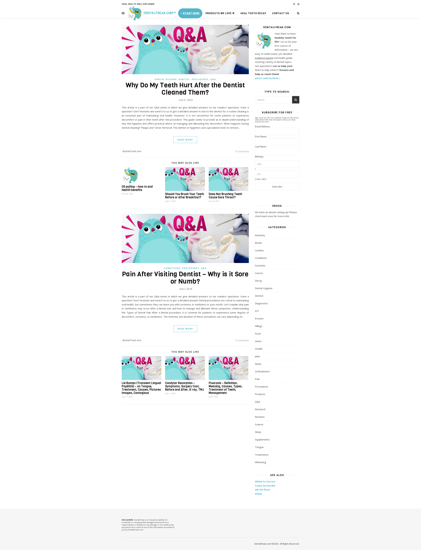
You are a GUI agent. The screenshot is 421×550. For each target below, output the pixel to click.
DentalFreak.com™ (159, 13)
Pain (257, 379)
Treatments (262, 454)
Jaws (257, 356)
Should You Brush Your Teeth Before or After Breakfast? (184, 195)
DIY (257, 310)
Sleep (258, 432)
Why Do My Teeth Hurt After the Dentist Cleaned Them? (185, 89)
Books (258, 242)
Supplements (262, 439)
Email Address (262, 126)
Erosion (259, 318)
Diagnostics (261, 303)
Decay (258, 280)
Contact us (280, 13)
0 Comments (242, 151)
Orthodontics (262, 371)
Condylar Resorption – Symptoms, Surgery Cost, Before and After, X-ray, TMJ (184, 386)
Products (260, 394)
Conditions (172, 268)
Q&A (213, 79)
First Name (260, 136)
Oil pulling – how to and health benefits (137, 188)
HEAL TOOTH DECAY (253, 13)
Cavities (259, 250)
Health (258, 348)
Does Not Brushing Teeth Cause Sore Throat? (225, 195)
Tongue (259, 447)
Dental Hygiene (166, 79)
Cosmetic (260, 265)
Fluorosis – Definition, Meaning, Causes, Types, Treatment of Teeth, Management (225, 388)
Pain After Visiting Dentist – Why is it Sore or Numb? (185, 278)
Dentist (184, 79)
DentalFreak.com (132, 151)
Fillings (258, 326)
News (258, 363)
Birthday (259, 156)
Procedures (200, 79)
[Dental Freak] (134, 13)
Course (259, 273)
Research (260, 409)
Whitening (260, 462)
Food (258, 333)
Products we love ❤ (220, 13)
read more (185, 139)
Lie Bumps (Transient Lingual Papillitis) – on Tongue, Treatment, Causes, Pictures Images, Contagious (141, 388)
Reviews (260, 416)
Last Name (260, 146)
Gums (258, 341)
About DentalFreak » (267, 78)
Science (259, 424)
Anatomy (260, 235)
